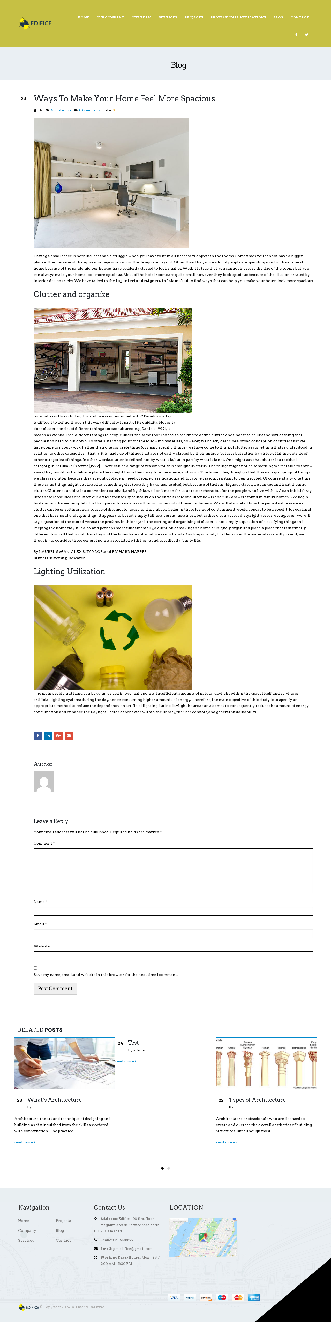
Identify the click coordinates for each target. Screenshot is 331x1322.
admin (38, 1050)
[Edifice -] (35, 23)
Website (42, 946)
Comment (44, 843)
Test (32, 1043)
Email (69, 736)
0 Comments (90, 110)
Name (40, 902)
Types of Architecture (156, 1100)
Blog (278, 17)
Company (27, 1230)
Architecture (60, 110)
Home (83, 17)
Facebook (38, 736)
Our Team (141, 17)
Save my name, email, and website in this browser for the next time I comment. (106, 974)
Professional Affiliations (238, 17)
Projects (194, 17)
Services (168, 17)
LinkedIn (48, 736)
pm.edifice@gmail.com (133, 1249)
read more (24, 1061)
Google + (58, 736)
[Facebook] (296, 35)
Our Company (110, 17)
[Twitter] (307, 35)
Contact (300, 17)
